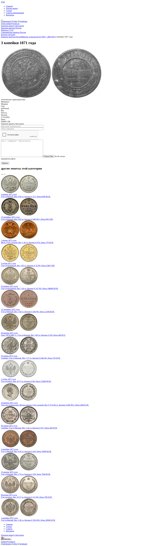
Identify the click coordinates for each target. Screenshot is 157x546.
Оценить (5, 163)
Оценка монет (12, 8)
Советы (9, 529)
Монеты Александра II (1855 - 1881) (36, 37)
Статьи (9, 11)
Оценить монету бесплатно (12, 26)
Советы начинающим (15, 13)
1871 (54, 37)
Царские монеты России (11, 37)
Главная (9, 6)
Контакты (10, 15)
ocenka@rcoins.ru (8, 542)
